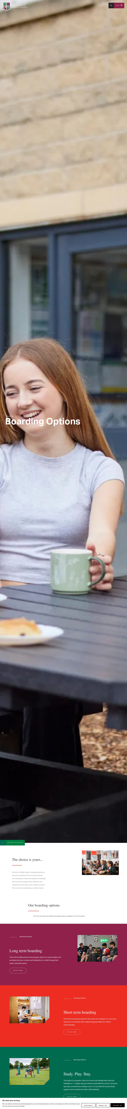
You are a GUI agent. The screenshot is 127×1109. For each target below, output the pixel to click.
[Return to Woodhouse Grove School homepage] (15, 7)
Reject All (103, 1105)
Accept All (117, 1105)
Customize (88, 1105)
